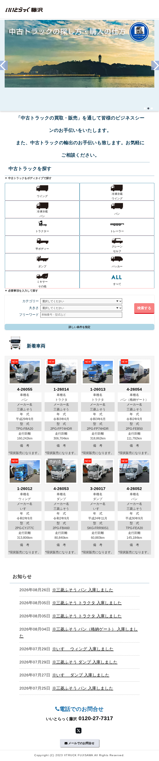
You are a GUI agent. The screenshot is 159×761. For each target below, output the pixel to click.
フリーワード (29, 315)
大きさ (34, 308)
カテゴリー (30, 301)
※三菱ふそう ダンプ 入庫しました (85, 662)
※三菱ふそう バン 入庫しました (82, 590)
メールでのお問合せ (80, 743)
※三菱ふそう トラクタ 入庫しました (87, 603)
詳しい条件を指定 (79, 327)
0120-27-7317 (79, 718)
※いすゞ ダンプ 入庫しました (80, 675)
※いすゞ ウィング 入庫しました (83, 649)
